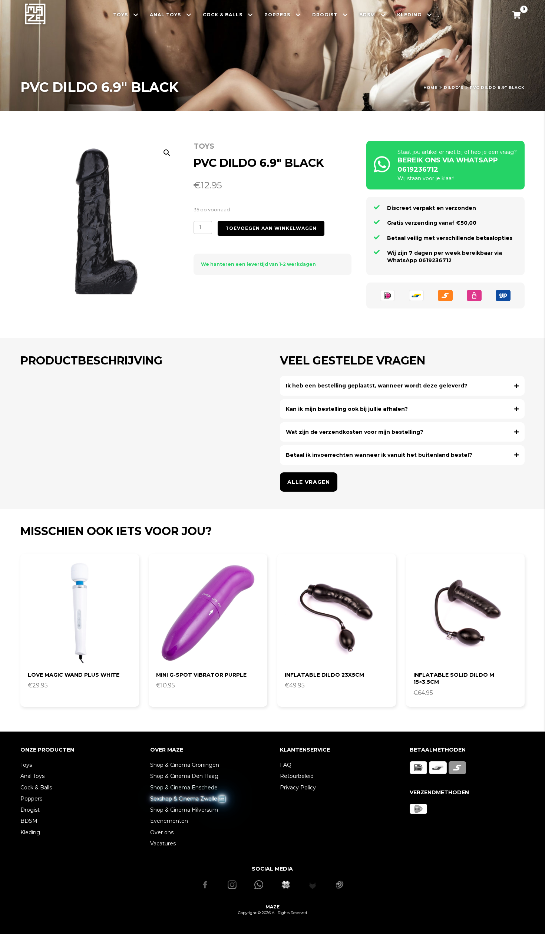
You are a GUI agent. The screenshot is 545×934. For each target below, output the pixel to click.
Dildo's (453, 87)
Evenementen (169, 821)
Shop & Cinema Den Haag (184, 776)
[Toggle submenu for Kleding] (429, 14)
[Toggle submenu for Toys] (136, 14)
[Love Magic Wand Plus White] (80, 613)
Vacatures (163, 843)
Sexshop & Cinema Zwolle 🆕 (187, 798)
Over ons (162, 832)
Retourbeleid (297, 776)
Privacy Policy (298, 787)
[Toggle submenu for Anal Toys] (189, 14)
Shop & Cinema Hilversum (184, 809)
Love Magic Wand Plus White (73, 674)
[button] (167, 152)
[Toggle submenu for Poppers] (298, 14)
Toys (204, 146)
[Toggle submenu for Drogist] (345, 14)
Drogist (30, 809)
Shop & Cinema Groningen (184, 765)
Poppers (31, 798)
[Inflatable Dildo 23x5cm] (337, 613)
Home (430, 87)
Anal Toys (32, 776)
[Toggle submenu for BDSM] (383, 14)
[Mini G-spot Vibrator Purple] (208, 613)
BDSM (28, 821)
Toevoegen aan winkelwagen (271, 228)
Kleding (30, 832)
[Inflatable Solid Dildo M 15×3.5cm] (465, 613)
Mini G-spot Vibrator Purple (201, 674)
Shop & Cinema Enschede (184, 787)
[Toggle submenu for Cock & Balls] (250, 14)
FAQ (285, 765)
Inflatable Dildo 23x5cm (324, 674)
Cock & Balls (36, 787)
